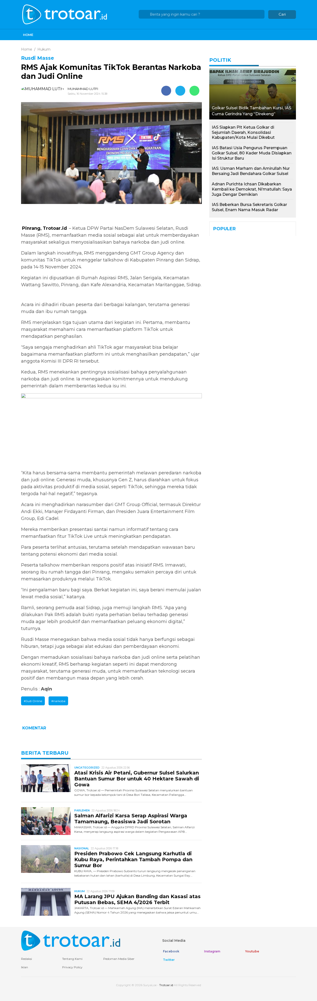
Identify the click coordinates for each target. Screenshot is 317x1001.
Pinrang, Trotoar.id (45, 228)
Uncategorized (87, 767)
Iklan (24, 967)
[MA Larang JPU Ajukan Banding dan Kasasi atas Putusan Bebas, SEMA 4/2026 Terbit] (46, 901)
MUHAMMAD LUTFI (83, 89)
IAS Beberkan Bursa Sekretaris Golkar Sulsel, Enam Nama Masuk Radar (249, 207)
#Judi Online (33, 701)
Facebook (170, 951)
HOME (28, 35)
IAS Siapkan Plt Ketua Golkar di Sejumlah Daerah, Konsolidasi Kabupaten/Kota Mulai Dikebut (243, 132)
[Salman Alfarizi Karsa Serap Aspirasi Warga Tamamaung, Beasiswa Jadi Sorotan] (46, 820)
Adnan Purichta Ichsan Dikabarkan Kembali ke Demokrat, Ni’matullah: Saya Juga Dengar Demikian (252, 189)
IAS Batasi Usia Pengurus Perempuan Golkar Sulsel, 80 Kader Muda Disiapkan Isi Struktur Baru (251, 153)
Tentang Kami (72, 959)
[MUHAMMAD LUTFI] (44, 89)
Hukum (79, 891)
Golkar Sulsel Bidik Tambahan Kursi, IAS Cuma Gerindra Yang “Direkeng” (251, 111)
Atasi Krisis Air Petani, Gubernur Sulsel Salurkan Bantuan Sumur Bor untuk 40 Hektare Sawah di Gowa (136, 779)
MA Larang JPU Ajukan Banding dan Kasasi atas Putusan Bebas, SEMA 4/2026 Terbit (137, 899)
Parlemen (82, 810)
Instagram (211, 951)
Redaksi (26, 959)
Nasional (81, 848)
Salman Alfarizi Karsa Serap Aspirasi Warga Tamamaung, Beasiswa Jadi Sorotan (130, 819)
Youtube (251, 951)
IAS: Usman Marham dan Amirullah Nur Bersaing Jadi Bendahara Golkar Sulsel (251, 171)
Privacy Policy (72, 967)
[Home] (65, 14)
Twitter (168, 960)
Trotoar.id (166, 985)
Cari (282, 14)
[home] (70, 940)
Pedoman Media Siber (118, 959)
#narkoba (58, 701)
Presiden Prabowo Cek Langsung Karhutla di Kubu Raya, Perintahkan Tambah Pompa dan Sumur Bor (133, 859)
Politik (220, 60)
